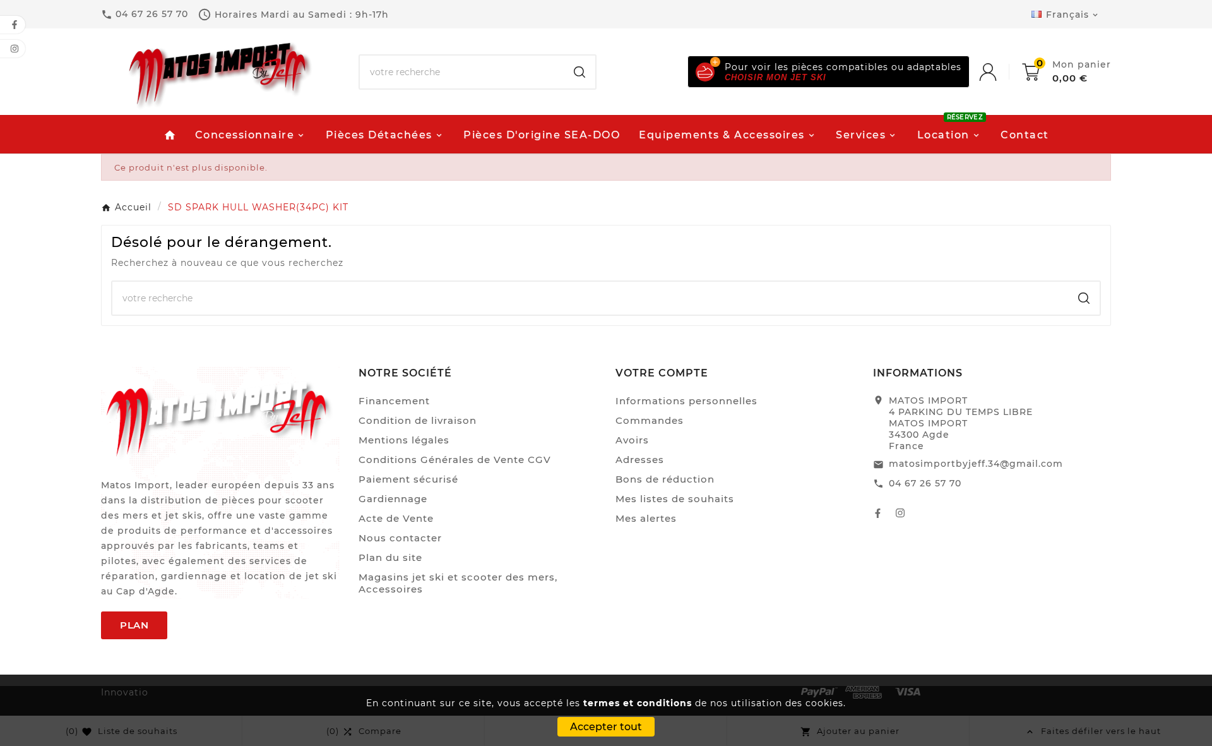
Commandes (649, 420)
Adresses (639, 460)
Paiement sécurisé (408, 479)
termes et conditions (637, 703)
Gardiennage (393, 499)
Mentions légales (404, 440)
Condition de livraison (418, 420)
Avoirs (632, 440)
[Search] (579, 72)
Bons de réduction (665, 479)
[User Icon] (1000, 72)
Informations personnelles (686, 401)
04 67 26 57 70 (925, 483)
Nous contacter (400, 538)
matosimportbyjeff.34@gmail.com (976, 463)
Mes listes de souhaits (674, 499)
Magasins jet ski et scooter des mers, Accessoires (458, 583)
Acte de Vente (396, 518)
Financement (394, 401)
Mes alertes (646, 518)
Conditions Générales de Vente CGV (455, 460)
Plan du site (390, 557)
